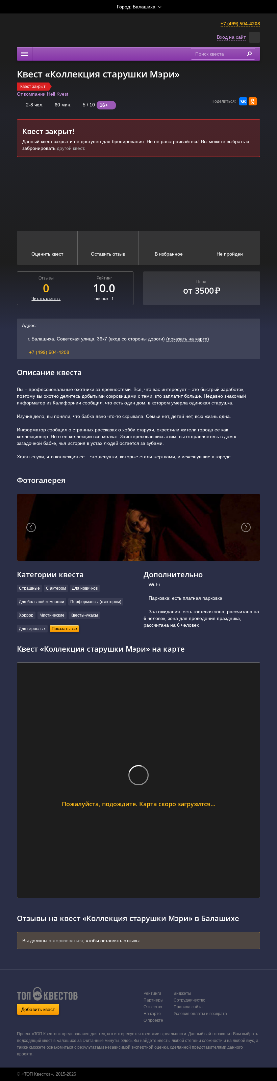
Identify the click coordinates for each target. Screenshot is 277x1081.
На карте (152, 1013)
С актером (56, 588)
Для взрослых (32, 628)
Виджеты (182, 993)
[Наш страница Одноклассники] (138, 1074)
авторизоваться (66, 940)
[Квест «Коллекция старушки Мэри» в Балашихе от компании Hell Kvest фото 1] (138, 527)
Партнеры (153, 1000)
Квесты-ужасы (84, 615)
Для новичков (85, 588)
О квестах (153, 1007)
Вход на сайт (231, 37)
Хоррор (26, 615)
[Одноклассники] (253, 101)
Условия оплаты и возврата (200, 1013)
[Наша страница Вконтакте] (130, 1074)
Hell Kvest (57, 94)
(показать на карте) (187, 338)
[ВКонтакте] (243, 101)
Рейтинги (152, 993)
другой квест (70, 148)
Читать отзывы (45, 298)
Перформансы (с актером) (95, 601)
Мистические (52, 615)
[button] (254, 37)
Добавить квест (38, 1009)
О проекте (153, 1020)
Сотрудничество (189, 1000)
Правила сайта (188, 1007)
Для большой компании (41, 601)
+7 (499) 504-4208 (240, 23)
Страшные (29, 588)
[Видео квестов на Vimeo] (145, 1074)
